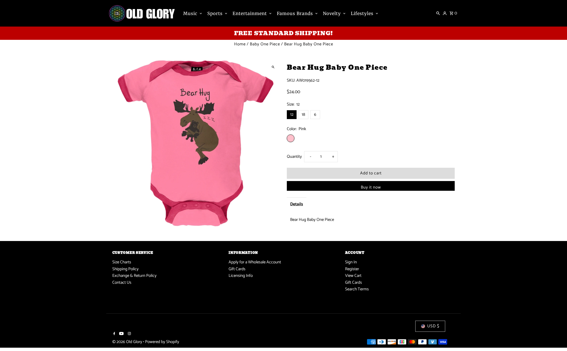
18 (303, 114)
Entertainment (250, 13)
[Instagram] (129, 334)
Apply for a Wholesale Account (255, 262)
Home (240, 44)
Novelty (332, 13)
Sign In (351, 262)
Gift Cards (237, 268)
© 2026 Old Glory (127, 341)
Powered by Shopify (162, 341)
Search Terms (357, 289)
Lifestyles (362, 13)
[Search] (438, 13)
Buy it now (371, 187)
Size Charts (121, 262)
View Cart (353, 275)
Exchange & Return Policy (134, 275)
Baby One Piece (265, 44)
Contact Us (121, 282)
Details (296, 204)
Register (352, 268)
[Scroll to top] (558, 339)
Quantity (294, 156)
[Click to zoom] (273, 67)
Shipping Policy (125, 268)
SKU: (291, 80)
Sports (215, 13)
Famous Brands (295, 13)
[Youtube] (121, 334)
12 (291, 114)
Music (190, 13)
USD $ (433, 326)
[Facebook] (113, 334)
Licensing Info (241, 275)
